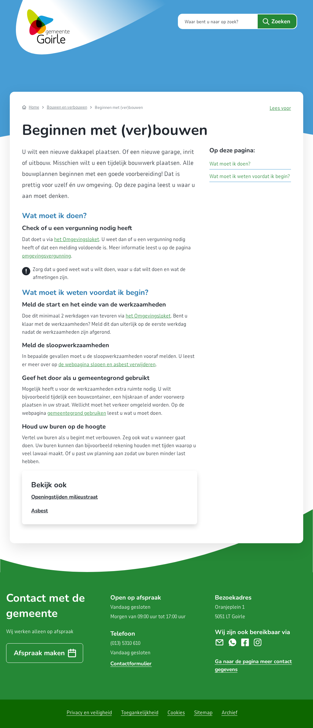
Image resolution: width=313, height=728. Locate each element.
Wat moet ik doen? (229, 163)
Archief (230, 712)
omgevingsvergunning (46, 255)
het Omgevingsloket (76, 239)
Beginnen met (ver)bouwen (119, 107)
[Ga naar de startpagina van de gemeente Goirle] (95, 27)
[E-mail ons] (222, 641)
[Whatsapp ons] (235, 641)
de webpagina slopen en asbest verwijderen (107, 364)
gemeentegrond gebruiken (76, 413)
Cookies (176, 712)
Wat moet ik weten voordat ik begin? (249, 176)
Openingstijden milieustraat (64, 496)
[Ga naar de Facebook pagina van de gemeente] (247, 641)
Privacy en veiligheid (89, 712)
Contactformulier (131, 663)
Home (34, 107)
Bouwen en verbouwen (67, 107)
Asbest (39, 510)
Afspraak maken (39, 653)
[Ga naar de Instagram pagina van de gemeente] (260, 641)
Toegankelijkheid (139, 712)
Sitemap (203, 712)
